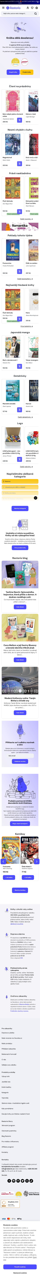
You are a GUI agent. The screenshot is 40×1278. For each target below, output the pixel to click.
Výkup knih (6, 1076)
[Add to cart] (19, 120)
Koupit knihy (13, 72)
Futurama (6, 867)
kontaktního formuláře (10, 1167)
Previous (3, 861)
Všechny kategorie (20, 508)
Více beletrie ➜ (26, 326)
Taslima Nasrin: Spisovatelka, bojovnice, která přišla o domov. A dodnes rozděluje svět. (20, 595)
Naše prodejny (7, 1043)
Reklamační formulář (9, 1054)
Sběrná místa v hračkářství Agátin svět (15, 1103)
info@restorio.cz (8, 1169)
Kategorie (5, 1092)
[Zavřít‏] (38, 2)
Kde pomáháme (7, 1109)
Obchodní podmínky (9, 1131)
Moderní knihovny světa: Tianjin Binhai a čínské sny (20, 699)
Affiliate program (8, 1147)
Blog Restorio (6, 1136)
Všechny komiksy (20, 890)
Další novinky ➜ (26, 219)
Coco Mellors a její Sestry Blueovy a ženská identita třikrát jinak (20, 646)
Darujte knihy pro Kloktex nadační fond (16, 1114)
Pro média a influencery (10, 1142)
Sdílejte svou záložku (9, 1065)
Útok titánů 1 (26, 867)
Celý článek (20, 607)
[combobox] (20, 13)
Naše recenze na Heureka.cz (12, 1038)
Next (36, 861)
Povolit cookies (20, 1267)
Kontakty (5, 1152)
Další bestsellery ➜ (25, 279)
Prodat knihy (27, 72)
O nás (4, 1060)
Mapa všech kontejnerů (20, 824)
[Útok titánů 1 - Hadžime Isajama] (29, 850)
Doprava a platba (8, 1033)
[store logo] (13, 7)
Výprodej (5, 1098)
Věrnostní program (8, 1125)
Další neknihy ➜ (26, 467)
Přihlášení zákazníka (9, 1049)
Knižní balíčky (6, 1087)
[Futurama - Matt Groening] (11, 850)
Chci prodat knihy (20, 548)
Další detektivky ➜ (25, 417)
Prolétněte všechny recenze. (19, 1011)
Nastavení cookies (20, 1273)
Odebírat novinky (20, 761)
